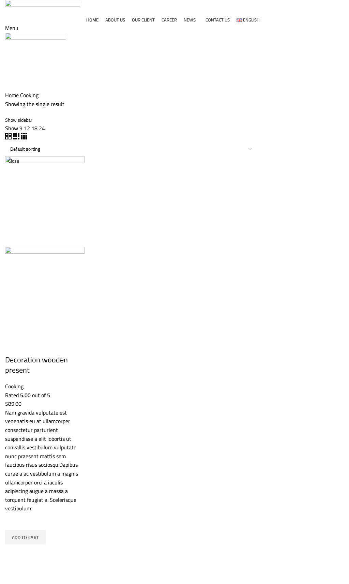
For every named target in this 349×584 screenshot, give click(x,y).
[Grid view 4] (24, 137)
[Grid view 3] (17, 137)
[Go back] (13, 53)
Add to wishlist (13, 521)
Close (13, 161)
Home (12, 95)
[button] (25, 537)
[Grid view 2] (9, 137)
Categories (18, 87)
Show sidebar (18, 120)
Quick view (13, 552)
